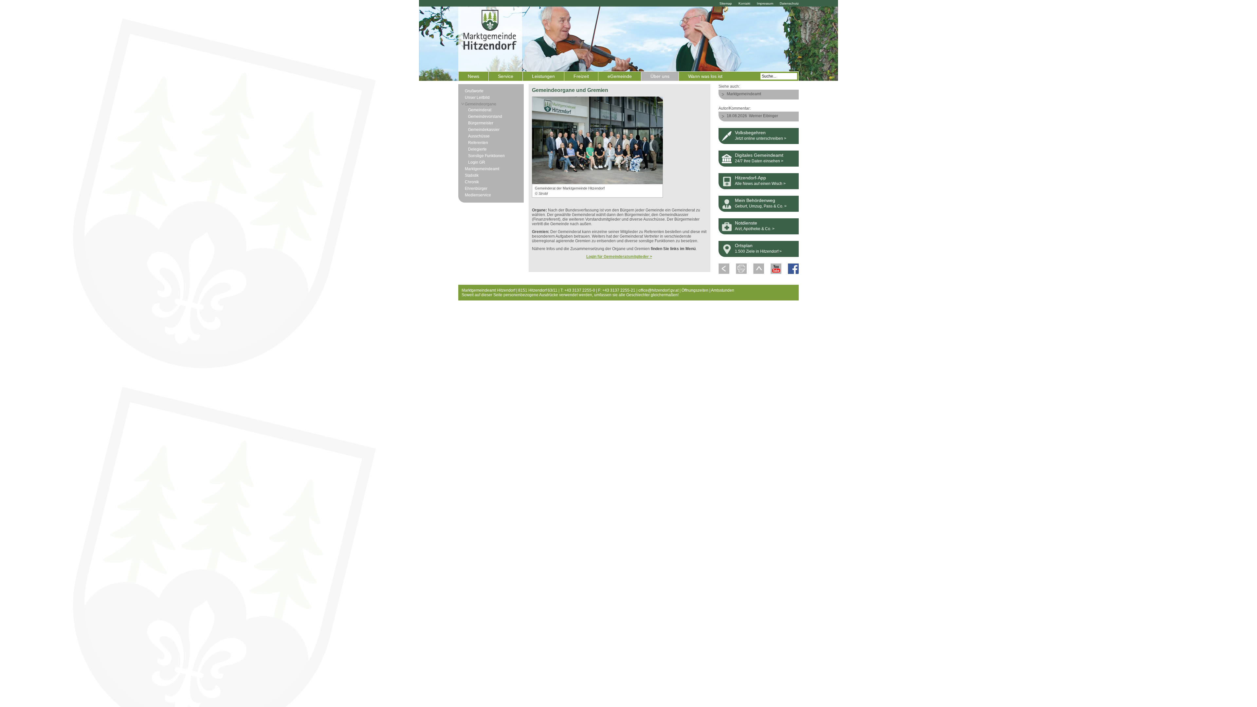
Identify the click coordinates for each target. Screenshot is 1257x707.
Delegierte (477, 149)
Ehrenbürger (476, 188)
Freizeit (581, 76)
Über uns (659, 76)
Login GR (476, 162)
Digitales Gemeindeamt (759, 155)
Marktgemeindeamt (482, 169)
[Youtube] (776, 272)
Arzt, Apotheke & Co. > (754, 229)
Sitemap (726, 3)
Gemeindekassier (484, 129)
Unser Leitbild (477, 97)
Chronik (472, 182)
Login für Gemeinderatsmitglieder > (619, 256)
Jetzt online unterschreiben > (760, 138)
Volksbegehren (750, 132)
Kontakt (744, 3)
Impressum (765, 3)
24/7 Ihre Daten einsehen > (759, 161)
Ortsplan (744, 245)
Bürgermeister (480, 123)
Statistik (472, 175)
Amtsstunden (722, 290)
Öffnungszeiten (695, 290)
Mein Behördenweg (755, 200)
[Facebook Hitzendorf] (793, 272)
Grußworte (474, 91)
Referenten (478, 142)
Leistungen (543, 76)
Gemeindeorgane (480, 104)
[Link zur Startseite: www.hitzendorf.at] (490, 38)
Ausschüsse (479, 136)
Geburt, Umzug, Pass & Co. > (761, 206)
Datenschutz (789, 3)
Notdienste (746, 223)
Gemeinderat (479, 110)
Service (505, 76)
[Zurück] (724, 272)
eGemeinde (620, 76)
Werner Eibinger (763, 116)
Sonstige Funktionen (486, 156)
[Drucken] (741, 272)
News (473, 76)
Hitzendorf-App (750, 177)
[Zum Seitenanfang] (758, 272)
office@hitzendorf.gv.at (658, 290)
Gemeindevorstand (485, 116)
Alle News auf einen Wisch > (760, 183)
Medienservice (478, 195)
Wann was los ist (705, 76)
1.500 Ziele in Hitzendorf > (758, 251)
